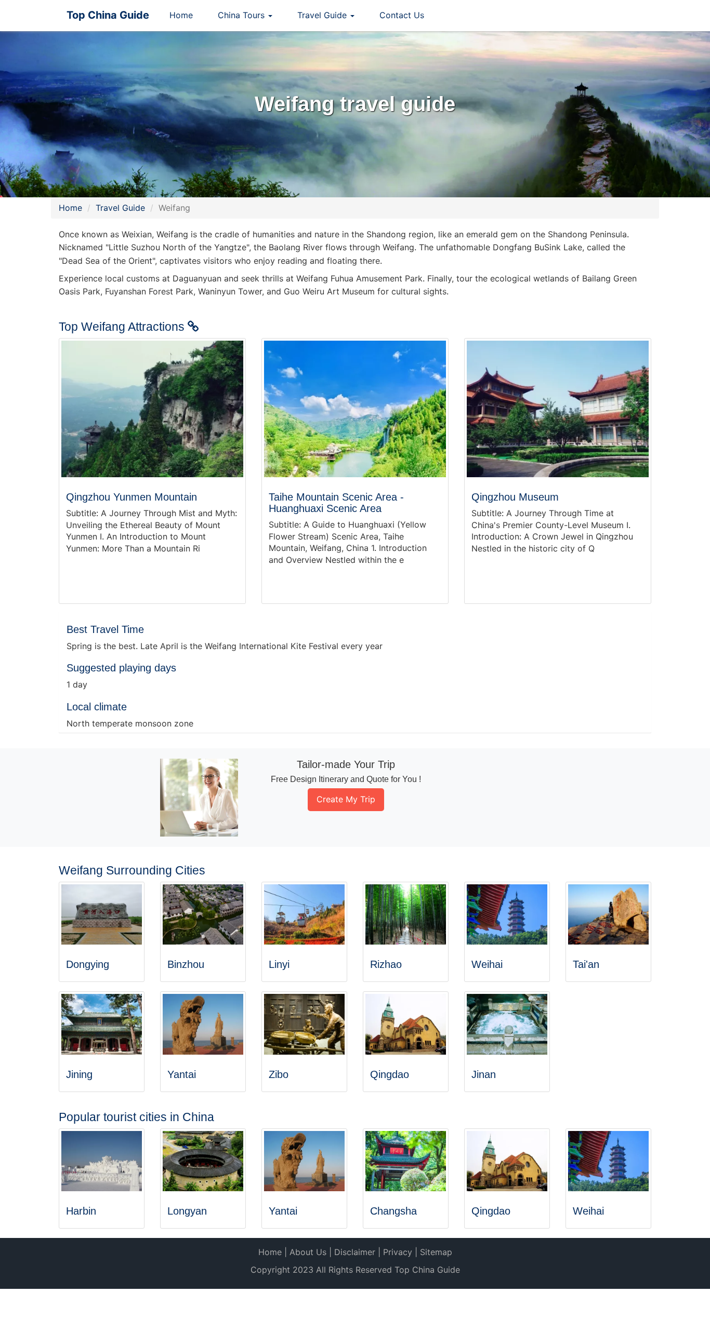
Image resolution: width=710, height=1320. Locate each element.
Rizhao (386, 964)
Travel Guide (120, 208)
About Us (308, 1252)
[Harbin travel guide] (101, 1161)
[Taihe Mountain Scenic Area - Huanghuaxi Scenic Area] (355, 409)
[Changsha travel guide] (405, 1161)
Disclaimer (354, 1252)
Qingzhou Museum (515, 497)
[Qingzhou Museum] (558, 409)
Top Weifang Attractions (123, 326)
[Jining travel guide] (101, 1024)
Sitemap (436, 1252)
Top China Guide (108, 15)
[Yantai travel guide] (203, 1024)
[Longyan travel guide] (203, 1161)
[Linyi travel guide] (304, 914)
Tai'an (586, 964)
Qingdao (389, 1074)
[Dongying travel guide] (101, 914)
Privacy (397, 1252)
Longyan (187, 1211)
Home (181, 15)
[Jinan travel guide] (507, 1024)
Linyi (279, 964)
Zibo (278, 1074)
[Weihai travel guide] (507, 914)
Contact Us (401, 15)
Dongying (87, 964)
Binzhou (185, 964)
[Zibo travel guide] (304, 1024)
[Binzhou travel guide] (203, 914)
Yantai (181, 1074)
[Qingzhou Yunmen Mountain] (152, 409)
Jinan (483, 1074)
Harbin (81, 1211)
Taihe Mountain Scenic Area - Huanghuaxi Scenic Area (336, 502)
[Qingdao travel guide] (405, 1024)
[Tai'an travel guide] (608, 914)
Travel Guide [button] (323, 15)
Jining (79, 1074)
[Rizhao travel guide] (405, 914)
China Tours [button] (242, 15)
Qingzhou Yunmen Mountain (131, 497)
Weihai (487, 964)
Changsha (393, 1211)
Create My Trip (346, 799)
